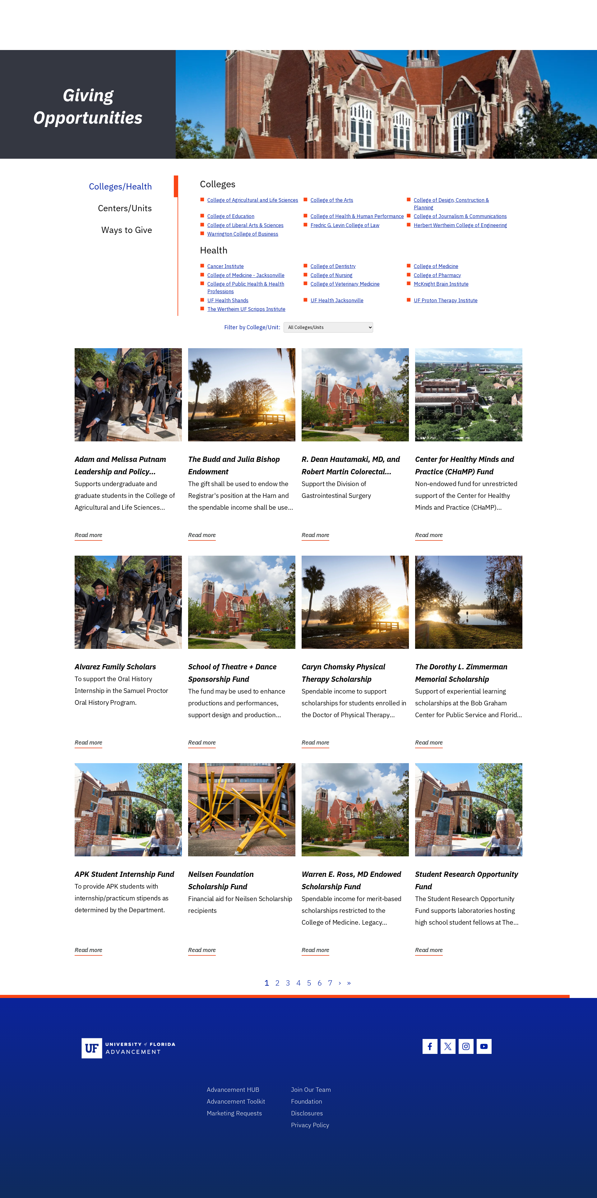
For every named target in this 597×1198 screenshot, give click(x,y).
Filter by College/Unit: (252, 327)
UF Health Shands (227, 300)
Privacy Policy (310, 1125)
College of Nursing (332, 275)
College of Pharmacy (437, 275)
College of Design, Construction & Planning (451, 204)
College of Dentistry (333, 266)
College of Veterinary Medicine (345, 284)
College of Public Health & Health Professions (245, 287)
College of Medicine (436, 266)
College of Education (230, 216)
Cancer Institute (225, 266)
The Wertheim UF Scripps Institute (246, 309)
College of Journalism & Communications (460, 216)
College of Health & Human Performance (357, 216)
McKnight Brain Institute (441, 284)
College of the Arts (332, 200)
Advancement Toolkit (236, 1101)
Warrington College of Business (242, 234)
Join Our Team (311, 1089)
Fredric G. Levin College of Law (345, 225)
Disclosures (307, 1113)
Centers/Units (125, 208)
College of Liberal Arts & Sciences (245, 225)
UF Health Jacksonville (337, 300)
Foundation (306, 1101)
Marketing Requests (234, 1113)
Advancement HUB (233, 1089)
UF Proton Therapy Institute (446, 300)
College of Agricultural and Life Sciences (252, 200)
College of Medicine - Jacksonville (246, 275)
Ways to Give (126, 229)
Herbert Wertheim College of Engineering (460, 225)
